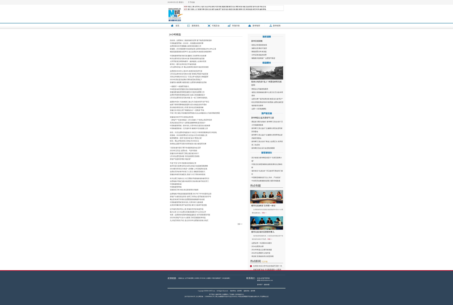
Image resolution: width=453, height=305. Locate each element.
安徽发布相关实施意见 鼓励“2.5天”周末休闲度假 (187, 174)
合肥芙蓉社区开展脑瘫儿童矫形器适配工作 (185, 46)
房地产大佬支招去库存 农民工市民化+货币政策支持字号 (190, 197)
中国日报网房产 (216, 278)
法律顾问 (225, 294)
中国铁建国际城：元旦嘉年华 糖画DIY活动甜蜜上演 (189, 128)
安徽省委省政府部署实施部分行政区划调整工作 (187, 92)
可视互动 (215, 26)
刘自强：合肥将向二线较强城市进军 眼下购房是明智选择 (191, 40)
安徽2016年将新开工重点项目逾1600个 (184, 153)
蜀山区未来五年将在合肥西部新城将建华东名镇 (187, 199)
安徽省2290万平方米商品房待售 (181, 117)
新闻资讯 (195, 26)
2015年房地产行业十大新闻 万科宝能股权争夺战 (188, 218)
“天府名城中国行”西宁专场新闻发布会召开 (185, 148)
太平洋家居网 (189, 278)
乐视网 (208, 278)
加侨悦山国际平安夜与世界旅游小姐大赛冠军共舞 (188, 144)
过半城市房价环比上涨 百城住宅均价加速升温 (186, 209)
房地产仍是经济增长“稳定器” (180, 159)
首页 (177, 26)
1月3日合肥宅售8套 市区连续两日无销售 (185, 156)
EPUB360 (202, 278)
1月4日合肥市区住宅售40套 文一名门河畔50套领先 (188, 98)
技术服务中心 (239, 294)
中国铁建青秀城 (175, 187)
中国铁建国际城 (175, 184)
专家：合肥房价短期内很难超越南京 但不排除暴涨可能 (190, 215)
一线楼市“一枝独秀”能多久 (179, 86)
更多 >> (240, 224)
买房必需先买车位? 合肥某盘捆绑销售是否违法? (187, 123)
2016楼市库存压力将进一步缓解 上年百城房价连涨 (188, 169)
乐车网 (196, 278)
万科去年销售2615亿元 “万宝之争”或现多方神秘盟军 (189, 77)
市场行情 (236, 26)
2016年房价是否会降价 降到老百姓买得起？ (186, 79)
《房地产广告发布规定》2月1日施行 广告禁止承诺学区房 (191, 120)
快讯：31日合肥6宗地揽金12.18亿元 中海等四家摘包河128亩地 (193, 132)
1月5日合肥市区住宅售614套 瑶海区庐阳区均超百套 (189, 74)
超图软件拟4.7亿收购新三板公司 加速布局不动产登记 (189, 102)
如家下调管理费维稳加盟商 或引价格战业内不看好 (188, 104)
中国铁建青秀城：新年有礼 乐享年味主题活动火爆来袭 (190, 125)
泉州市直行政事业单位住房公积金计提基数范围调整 (189, 166)
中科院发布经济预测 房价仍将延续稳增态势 (186, 89)
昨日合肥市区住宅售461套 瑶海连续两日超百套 (187, 58)
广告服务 (232, 294)
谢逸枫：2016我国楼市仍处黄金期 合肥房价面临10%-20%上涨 (193, 49)
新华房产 (260, 284)
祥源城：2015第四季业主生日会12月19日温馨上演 (188, 135)
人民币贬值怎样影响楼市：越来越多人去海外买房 (188, 61)
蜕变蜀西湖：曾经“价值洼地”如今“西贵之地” (186, 138)
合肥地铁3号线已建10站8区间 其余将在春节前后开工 (189, 181)
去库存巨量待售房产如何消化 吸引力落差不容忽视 (188, 205)
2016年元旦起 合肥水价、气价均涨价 (183, 150)
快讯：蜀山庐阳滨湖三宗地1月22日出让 (184, 141)
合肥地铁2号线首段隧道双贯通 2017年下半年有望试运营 (190, 194)
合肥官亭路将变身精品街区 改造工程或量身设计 (187, 95)
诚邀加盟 (266, 284)
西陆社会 (181, 278)
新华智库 (256, 26)
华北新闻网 (225, 278)
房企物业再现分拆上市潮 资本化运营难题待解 (186, 107)
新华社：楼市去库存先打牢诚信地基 (183, 64)
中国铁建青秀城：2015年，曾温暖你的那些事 (186, 43)
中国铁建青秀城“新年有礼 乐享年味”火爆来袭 (186, 202)
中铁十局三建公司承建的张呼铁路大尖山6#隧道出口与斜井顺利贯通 (195, 113)
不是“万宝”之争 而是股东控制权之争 (183, 163)
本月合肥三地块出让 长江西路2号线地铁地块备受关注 (189, 178)
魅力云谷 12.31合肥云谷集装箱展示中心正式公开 (188, 212)
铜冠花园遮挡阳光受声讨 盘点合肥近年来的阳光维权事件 (191, 52)
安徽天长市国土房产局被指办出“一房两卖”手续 (187, 110)
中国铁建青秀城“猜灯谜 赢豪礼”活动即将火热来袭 (188, 56)
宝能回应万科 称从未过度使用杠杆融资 (184, 190)
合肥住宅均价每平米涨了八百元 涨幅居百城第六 (187, 171)
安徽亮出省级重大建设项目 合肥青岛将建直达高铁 (188, 82)
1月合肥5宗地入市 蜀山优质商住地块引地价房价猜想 (189, 67)
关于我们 (212, 294)
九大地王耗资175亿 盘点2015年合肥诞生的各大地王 (189, 220)
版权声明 (218, 294)
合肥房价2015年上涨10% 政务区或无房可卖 (186, 71)
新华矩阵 (277, 26)
